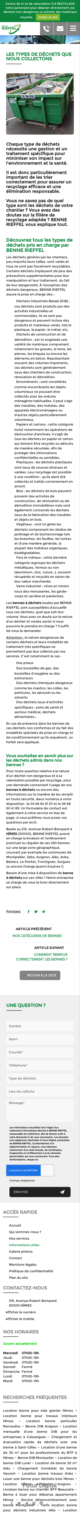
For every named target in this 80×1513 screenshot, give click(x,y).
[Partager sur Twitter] (19, 1503)
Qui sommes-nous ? (25, 1232)
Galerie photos (21, 1251)
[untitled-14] (40, 104)
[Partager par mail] (43, 911)
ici (36, 1159)
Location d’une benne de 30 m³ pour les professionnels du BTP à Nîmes (40, 1452)
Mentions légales (23, 1265)
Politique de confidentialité (31, 1271)
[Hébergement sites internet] (40, 1492)
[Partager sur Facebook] (11, 1503)
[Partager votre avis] (34, 1503)
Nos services (19, 1238)
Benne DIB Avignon (42, 1426)
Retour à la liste (41, 975)
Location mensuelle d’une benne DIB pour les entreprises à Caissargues (40, 1431)
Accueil (15, 1225)
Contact (15, 1258)
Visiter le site (47, 17)
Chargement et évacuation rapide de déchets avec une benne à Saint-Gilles (40, 1442)
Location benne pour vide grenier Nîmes (38, 1411)
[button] (73, 28)
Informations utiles (24, 1245)
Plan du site (18, 1278)
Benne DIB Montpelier (36, 1458)
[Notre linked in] (41, 1503)
